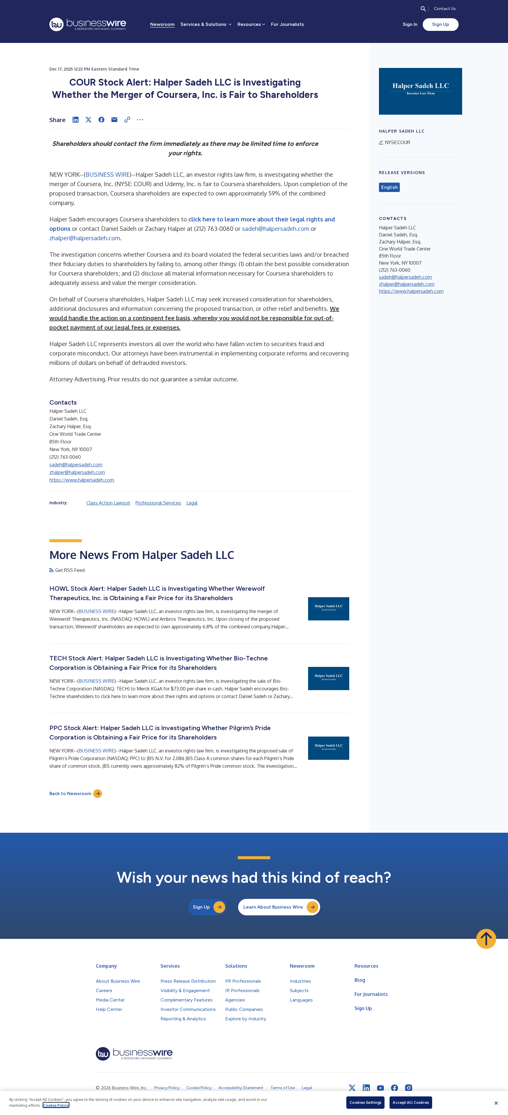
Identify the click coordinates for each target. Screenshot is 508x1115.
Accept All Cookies (411, 1102)
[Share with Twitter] (88, 119)
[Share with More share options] (140, 119)
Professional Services (158, 503)
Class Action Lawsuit (108, 503)
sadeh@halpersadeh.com (275, 228)
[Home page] (87, 24)
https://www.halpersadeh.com (81, 480)
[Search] (423, 8)
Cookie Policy (56, 1105)
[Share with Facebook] (101, 119)
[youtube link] (380, 1088)
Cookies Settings (365, 1102)
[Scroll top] (486, 939)
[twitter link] (352, 1088)
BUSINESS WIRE (108, 174)
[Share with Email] (114, 119)
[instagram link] (408, 1087)
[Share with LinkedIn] (75, 119)
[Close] (496, 1103)
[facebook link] (394, 1087)
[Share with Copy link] (127, 119)
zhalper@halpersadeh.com (84, 238)
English (389, 187)
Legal (192, 503)
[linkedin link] (366, 1087)
